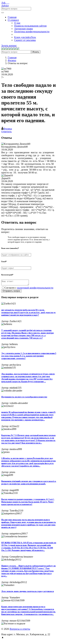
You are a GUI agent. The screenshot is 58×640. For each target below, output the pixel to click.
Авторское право (23, 28)
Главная (12, 17)
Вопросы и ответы (20, 629)
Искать (35, 52)
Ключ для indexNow (25, 37)
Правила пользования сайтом (30, 25)
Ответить (6, 131)
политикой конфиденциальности (35, 287)
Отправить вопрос (11, 291)
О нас (17, 23)
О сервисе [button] (13, 20)
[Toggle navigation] (2, 12)
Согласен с (29, 287)
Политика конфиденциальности (31, 31)
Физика (12, 60)
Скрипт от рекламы (25, 40)
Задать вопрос (9, 45)
